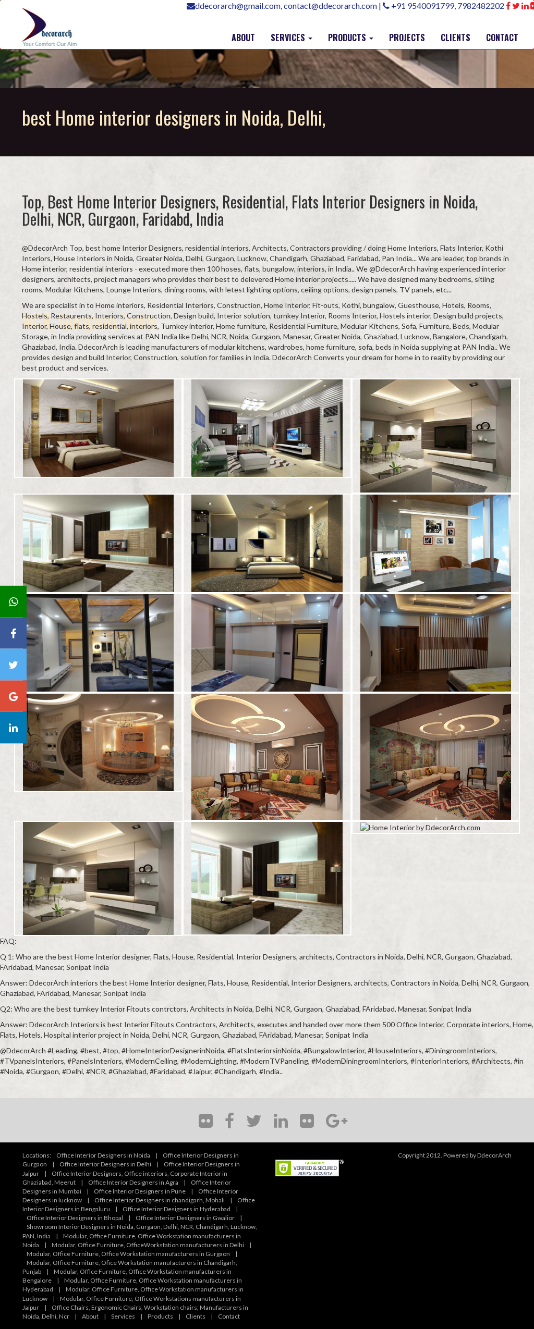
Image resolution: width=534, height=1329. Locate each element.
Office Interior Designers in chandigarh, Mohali (159, 1200)
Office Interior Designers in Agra (133, 1182)
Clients (195, 1316)
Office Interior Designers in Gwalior (185, 1218)
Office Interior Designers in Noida (103, 1155)
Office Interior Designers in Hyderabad (176, 1209)
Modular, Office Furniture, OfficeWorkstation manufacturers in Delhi (148, 1245)
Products (160, 1316)
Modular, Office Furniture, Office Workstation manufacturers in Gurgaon (128, 1254)
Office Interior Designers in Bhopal (75, 1218)
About (90, 1316)
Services (123, 1316)
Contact (229, 1316)
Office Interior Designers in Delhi (105, 1164)
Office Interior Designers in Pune (140, 1191)
